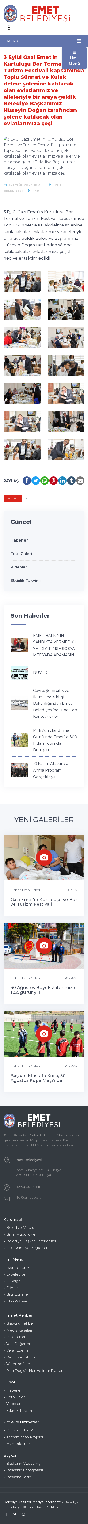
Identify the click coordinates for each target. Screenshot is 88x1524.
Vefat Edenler (18, 1350)
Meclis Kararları (19, 1330)
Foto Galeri (21, 553)
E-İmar (12, 1287)
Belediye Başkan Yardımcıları (31, 1241)
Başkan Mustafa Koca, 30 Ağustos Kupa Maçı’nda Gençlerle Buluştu (38, 1080)
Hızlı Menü (74, 61)
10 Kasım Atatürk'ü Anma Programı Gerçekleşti (51, 770)
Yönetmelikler (18, 1364)
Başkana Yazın (18, 1477)
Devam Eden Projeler (25, 1430)
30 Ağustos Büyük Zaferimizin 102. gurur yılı (44, 990)
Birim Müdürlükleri (21, 1234)
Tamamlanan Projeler (24, 1437)
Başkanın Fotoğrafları (24, 1470)
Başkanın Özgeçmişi (23, 1463)
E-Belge (13, 1281)
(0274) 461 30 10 (28, 1187)
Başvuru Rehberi (20, 1323)
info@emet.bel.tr (28, 1197)
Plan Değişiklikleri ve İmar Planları (34, 1370)
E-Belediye (16, 1274)
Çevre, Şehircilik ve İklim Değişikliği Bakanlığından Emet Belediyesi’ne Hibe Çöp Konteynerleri (55, 703)
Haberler (19, 540)
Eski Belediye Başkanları (27, 1248)
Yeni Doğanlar (18, 1343)
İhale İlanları (16, 1337)
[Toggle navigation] (9, 27)
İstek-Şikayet (17, 1301)
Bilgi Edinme (17, 1294)
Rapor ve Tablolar (21, 1357)
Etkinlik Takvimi (26, 580)
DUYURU (41, 672)
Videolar (19, 567)
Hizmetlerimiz (18, 1443)
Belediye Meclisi (20, 1227)
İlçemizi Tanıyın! (19, 1267)
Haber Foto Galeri (25, 890)
